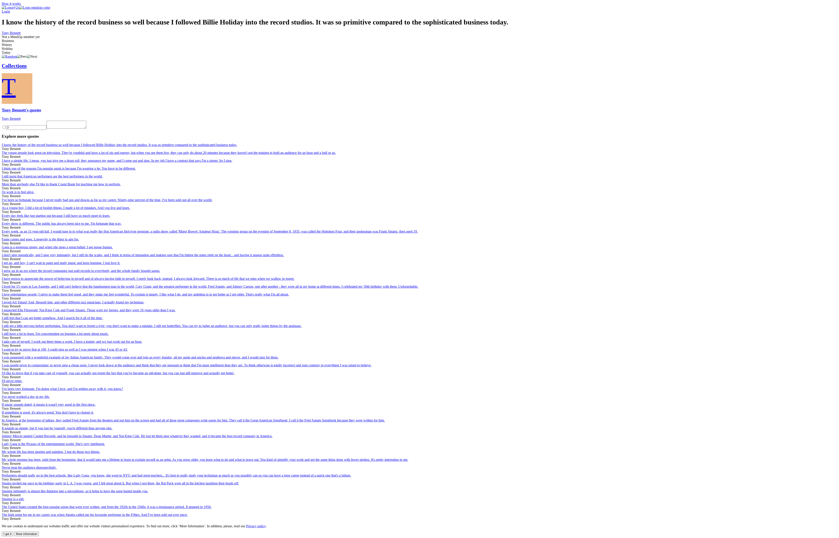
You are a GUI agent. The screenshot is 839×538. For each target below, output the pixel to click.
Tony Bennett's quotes (21, 110)
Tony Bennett (11, 33)
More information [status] (26, 534)
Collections (14, 66)
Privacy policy (256, 526)
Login (6, 11)
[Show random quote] (9, 56)
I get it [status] (7, 534)
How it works (11, 3)
